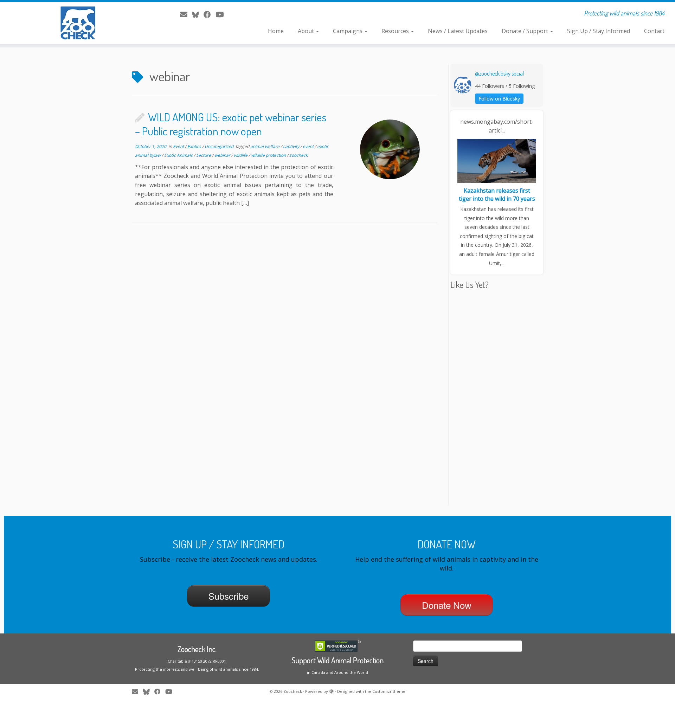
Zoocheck (292, 691)
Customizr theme (388, 691)
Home (276, 31)
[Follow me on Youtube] (222, 14)
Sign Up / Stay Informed (598, 31)
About (306, 31)
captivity (291, 146)
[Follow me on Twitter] (198, 14)
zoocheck (298, 155)
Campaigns (348, 31)
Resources (395, 31)
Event (179, 146)
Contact (654, 31)
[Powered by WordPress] (331, 690)
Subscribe (228, 595)
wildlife (241, 155)
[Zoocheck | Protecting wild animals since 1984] (78, 22)
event (309, 146)
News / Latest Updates (458, 31)
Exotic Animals (179, 155)
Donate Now (446, 604)
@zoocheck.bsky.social (499, 73)
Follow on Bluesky (499, 98)
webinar (222, 155)
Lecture (204, 155)
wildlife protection (269, 155)
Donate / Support (525, 31)
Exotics (194, 146)
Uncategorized (219, 146)
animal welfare (265, 146)
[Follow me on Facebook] (210, 14)
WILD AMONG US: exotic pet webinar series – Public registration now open (230, 124)
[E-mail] (186, 14)
